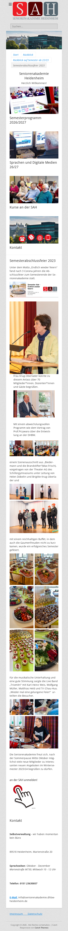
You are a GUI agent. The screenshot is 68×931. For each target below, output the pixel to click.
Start (15, 54)
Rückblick (28, 54)
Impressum (19, 913)
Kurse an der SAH (23, 207)
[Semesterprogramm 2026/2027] (34, 100)
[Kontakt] (34, 230)
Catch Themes (41, 927)
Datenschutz (35, 913)
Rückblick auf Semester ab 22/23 (31, 60)
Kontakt (16, 247)
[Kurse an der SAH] (34, 189)
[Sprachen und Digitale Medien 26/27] (34, 145)
